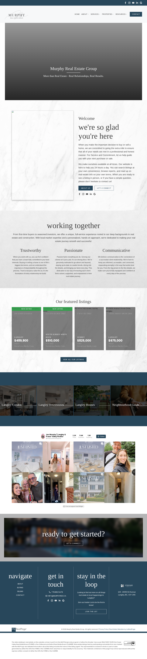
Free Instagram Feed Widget (74, 506)
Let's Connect (74, 543)
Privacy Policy (103, 629)
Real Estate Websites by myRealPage (122, 629)
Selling (20, 591)
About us (85, 188)
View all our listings (73, 359)
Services (95, 14)
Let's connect (104, 188)
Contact (136, 14)
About (84, 14)
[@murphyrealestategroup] (43, 436)
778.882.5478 (57, 592)
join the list (91, 611)
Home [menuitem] (77, 14)
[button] (125, 3)
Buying (20, 588)
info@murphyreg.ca (57, 596)
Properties (107, 14)
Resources (120, 14)
